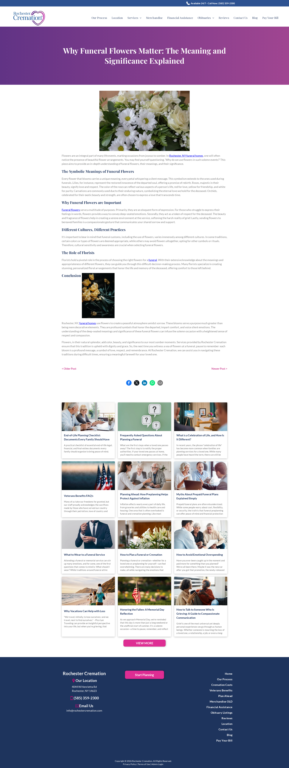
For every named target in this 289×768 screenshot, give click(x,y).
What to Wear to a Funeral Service (84, 554)
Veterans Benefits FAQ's (78, 495)
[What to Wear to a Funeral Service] (88, 534)
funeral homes (87, 323)
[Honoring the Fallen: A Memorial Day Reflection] (144, 591)
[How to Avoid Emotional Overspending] (200, 534)
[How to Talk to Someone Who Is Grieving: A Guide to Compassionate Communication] (200, 591)
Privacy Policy (129, 764)
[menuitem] (99, 18)
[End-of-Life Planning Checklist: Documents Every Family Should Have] (88, 416)
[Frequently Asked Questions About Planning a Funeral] (144, 416)
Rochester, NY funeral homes (186, 155)
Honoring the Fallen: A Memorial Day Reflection (142, 611)
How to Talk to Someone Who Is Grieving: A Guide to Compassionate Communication (198, 613)
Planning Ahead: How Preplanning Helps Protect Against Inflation (144, 496)
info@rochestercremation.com (84, 710)
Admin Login (157, 764)
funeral (153, 260)
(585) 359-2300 (226, 3)
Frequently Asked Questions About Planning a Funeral (141, 437)
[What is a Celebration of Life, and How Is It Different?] (200, 416)
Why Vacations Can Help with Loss (84, 611)
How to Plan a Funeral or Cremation (141, 554)
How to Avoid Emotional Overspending (199, 554)
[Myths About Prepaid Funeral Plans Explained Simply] (200, 475)
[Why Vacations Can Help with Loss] (88, 591)
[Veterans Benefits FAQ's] (88, 475)
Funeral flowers (71, 209)
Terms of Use (144, 764)
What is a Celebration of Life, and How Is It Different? (200, 437)
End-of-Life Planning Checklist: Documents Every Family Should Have (87, 437)
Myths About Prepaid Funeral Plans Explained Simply (197, 496)
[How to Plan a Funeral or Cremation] (144, 534)
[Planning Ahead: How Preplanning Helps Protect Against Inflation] (144, 475)
